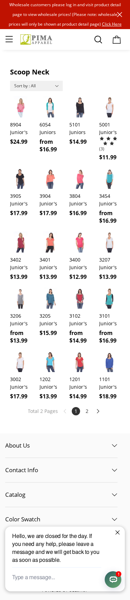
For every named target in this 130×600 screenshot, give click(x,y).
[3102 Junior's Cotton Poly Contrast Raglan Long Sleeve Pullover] (79, 298)
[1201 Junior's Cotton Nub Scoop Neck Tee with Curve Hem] (79, 361)
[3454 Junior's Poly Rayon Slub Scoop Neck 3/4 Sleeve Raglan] (109, 178)
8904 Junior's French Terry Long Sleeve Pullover (19, 128)
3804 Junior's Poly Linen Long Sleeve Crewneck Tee (79, 200)
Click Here (112, 24)
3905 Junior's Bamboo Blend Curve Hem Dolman (19, 200)
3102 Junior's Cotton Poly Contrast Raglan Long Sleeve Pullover (79, 319)
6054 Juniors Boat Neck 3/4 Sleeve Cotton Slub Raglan (50, 128)
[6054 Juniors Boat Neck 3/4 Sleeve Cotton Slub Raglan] (50, 106)
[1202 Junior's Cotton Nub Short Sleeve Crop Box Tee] (50, 361)
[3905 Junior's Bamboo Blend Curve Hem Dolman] (20, 178)
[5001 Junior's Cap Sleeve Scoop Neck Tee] (109, 106)
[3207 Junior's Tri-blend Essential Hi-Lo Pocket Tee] (109, 242)
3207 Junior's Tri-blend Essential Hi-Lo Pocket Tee (109, 263)
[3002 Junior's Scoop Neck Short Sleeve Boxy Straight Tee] (20, 361)
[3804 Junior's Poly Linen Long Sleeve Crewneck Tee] (79, 178)
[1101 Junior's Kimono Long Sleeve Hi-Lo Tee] (109, 361)
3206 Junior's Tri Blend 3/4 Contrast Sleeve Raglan (20, 319)
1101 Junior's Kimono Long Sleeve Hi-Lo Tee (108, 383)
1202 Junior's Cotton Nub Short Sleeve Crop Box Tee (50, 383)
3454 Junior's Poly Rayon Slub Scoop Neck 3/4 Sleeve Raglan (109, 200)
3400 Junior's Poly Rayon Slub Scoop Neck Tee (79, 263)
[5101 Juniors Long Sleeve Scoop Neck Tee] (79, 106)
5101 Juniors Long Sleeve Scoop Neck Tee (79, 128)
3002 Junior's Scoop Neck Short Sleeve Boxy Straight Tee (19, 383)
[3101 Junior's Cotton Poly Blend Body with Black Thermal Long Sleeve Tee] (109, 298)
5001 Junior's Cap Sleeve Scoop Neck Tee (109, 128)
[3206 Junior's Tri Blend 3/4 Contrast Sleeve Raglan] (20, 298)
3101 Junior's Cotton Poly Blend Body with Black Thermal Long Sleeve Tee (109, 319)
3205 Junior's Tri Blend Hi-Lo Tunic (50, 319)
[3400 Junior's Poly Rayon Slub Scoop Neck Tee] (79, 242)
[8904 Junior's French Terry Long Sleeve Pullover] (20, 106)
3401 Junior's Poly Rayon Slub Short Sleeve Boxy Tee (50, 263)
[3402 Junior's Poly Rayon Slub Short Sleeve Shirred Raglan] (20, 242)
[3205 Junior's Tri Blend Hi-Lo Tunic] (50, 298)
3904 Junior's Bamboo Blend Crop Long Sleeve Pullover (49, 200)
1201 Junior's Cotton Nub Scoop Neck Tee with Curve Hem (79, 383)
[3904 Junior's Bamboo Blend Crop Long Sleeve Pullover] (50, 178)
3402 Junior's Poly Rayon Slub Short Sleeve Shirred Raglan (19, 263)
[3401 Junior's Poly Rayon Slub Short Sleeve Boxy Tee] (50, 242)
